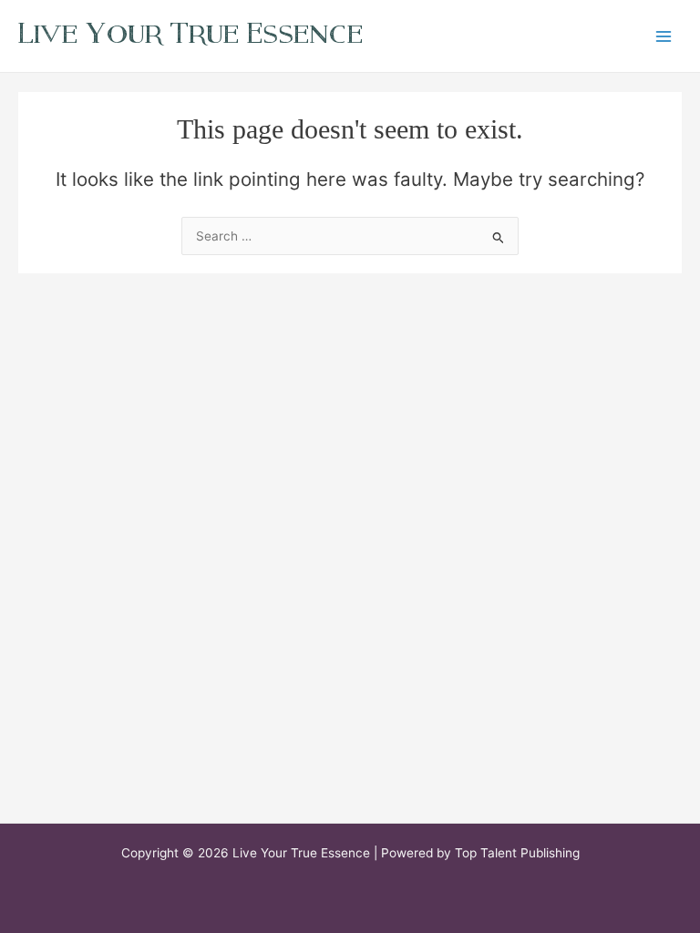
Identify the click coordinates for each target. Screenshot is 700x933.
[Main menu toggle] (664, 36)
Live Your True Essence (190, 33)
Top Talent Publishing (517, 853)
